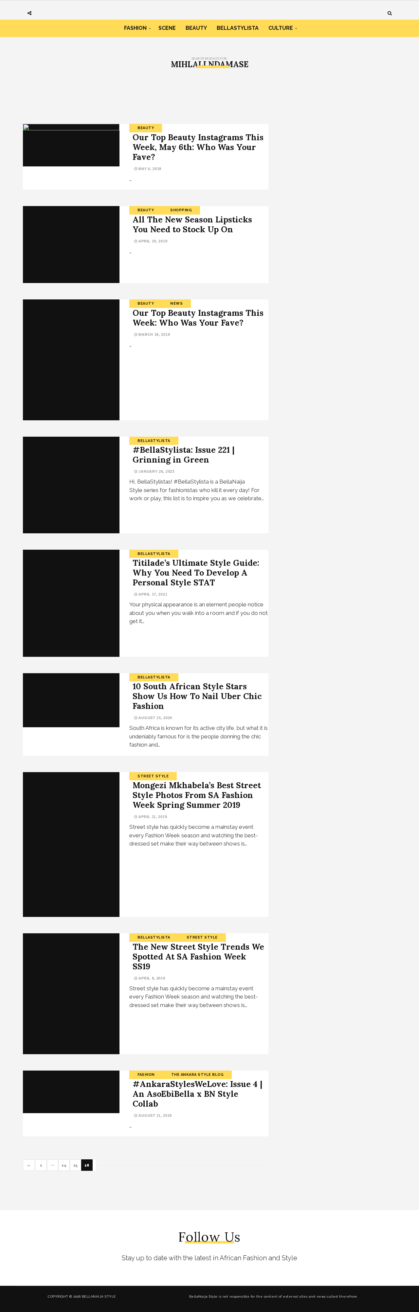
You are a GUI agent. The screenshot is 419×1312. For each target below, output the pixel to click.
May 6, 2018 (149, 169)
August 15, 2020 (154, 718)
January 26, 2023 (155, 471)
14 (64, 1165)
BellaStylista (238, 28)
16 (86, 1165)
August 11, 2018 (154, 1115)
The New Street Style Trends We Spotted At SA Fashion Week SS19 (198, 956)
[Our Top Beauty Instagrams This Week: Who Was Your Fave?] (71, 359)
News (176, 303)
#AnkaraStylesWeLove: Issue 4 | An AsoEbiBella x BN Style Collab (197, 1094)
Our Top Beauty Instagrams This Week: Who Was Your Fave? (198, 318)
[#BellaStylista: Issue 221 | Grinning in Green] (71, 485)
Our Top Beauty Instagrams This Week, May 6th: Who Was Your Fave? (198, 147)
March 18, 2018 (153, 334)
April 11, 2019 (152, 817)
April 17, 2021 (152, 594)
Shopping (181, 210)
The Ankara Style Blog (197, 1075)
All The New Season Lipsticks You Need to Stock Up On (192, 224)
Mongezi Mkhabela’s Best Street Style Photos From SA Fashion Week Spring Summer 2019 (197, 795)
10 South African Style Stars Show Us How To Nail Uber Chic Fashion (197, 696)
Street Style (153, 776)
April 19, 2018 (152, 241)
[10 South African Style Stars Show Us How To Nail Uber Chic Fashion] (71, 700)
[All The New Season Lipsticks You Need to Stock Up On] (71, 244)
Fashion (135, 28)
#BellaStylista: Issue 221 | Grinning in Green (183, 455)
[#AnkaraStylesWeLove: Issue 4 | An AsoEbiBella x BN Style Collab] (71, 1092)
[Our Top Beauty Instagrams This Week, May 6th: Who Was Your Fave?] (71, 145)
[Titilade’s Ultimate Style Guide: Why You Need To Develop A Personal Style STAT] (71, 603)
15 (75, 1165)
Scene (167, 28)
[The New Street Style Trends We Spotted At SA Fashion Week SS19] (71, 993)
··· (53, 1165)
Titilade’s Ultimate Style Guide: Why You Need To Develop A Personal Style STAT (196, 573)
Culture (280, 28)
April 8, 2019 (151, 978)
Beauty (196, 28)
